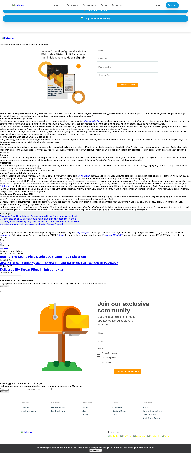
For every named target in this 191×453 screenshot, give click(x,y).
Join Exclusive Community (128, 371)
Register (172, 5)
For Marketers (58, 411)
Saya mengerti (95, 450)
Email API (25, 407)
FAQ (114, 414)
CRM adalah (84, 176)
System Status (119, 411)
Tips (2, 243)
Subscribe (4, 286)
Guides (85, 407)
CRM (5, 186)
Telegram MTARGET (113, 235)
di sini (61, 235)
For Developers (59, 407)
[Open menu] (185, 38)
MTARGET (5, 248)
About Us (147, 407)
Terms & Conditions (152, 411)
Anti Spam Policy (151, 418)
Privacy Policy (150, 414)
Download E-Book (127, 85)
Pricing (104, 5)
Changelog (117, 407)
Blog (84, 411)
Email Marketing (28, 411)
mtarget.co (5, 235)
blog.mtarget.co (83, 232)
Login (157, 5)
